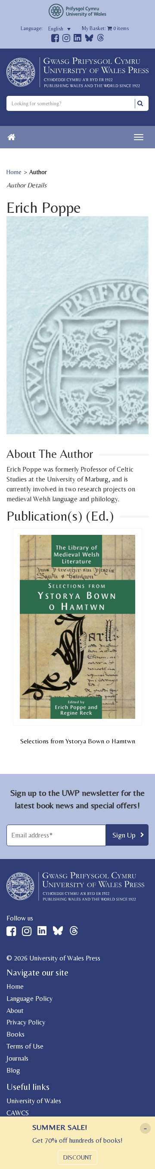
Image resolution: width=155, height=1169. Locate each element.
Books (15, 1034)
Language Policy (29, 998)
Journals (17, 1058)
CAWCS (17, 1113)
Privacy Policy (25, 1022)
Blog (13, 1070)
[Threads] (100, 39)
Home (14, 172)
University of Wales (33, 1101)
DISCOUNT (77, 1157)
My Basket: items (105, 28)
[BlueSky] (89, 40)
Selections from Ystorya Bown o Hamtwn (77, 741)
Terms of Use (24, 1046)
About (15, 1010)
